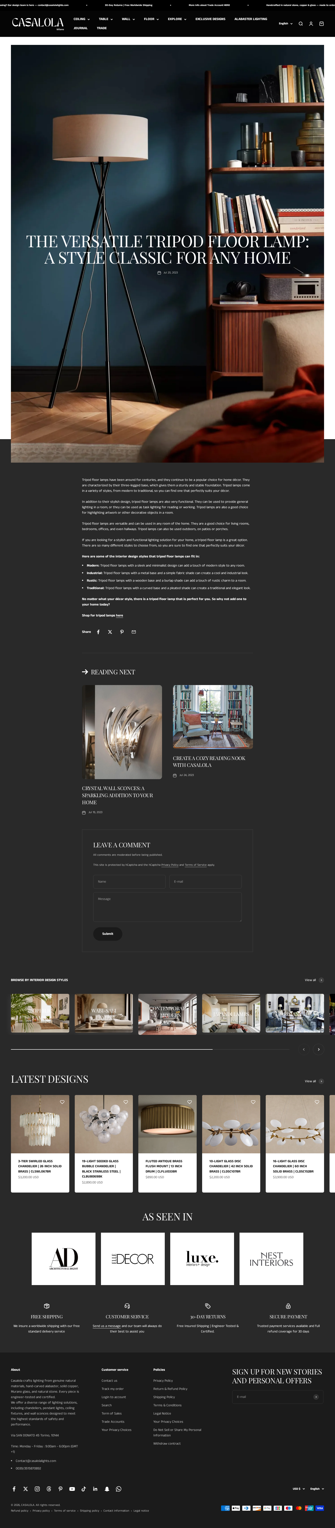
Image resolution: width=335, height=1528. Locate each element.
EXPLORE (175, 19)
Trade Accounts (113, 1421)
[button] (62, 1102)
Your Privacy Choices (116, 1430)
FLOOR (149, 19)
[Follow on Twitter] (26, 1489)
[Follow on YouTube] (72, 1489)
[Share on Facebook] (98, 631)
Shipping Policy (164, 1397)
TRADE (102, 28)
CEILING (79, 19)
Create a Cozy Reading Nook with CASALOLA (209, 761)
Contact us (109, 1380)
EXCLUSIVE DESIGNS (210, 19)
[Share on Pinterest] (121, 631)
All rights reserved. (48, 1505)
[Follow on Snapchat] (107, 1489)
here (119, 615)
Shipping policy (89, 1511)
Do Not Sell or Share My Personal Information (177, 1433)
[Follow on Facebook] (14, 1489)
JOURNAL (81, 28)
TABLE (103, 19)
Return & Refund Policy (170, 1388)
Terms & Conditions (167, 1405)
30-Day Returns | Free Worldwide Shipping (89, 5)
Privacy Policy (169, 865)
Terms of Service (196, 865)
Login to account (114, 1397)
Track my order (113, 1388)
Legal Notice (162, 1413)
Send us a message (107, 1326)
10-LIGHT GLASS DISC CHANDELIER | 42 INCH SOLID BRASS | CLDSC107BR (231, 1166)
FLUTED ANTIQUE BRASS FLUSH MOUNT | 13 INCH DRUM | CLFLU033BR (164, 1166)
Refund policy (19, 1511)
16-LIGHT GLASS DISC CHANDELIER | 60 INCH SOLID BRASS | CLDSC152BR (293, 1166)
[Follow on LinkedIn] (95, 1489)
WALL (126, 19)
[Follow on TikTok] (84, 1489)
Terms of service (65, 1511)
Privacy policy (41, 1511)
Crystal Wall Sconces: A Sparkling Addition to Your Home (117, 795)
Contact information (116, 1511)
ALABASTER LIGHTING (250, 19)
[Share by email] (133, 631)
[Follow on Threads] (49, 1489)
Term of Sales (112, 1413)
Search (107, 1405)
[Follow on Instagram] (37, 1489)
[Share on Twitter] (110, 631)
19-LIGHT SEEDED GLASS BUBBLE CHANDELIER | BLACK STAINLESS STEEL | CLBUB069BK (101, 1169)
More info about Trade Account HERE (170, 5)
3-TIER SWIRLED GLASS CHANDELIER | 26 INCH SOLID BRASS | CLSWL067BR (40, 1166)
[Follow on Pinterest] (60, 1489)
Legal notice (141, 1511)
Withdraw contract (167, 1443)
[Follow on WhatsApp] (119, 1489)
